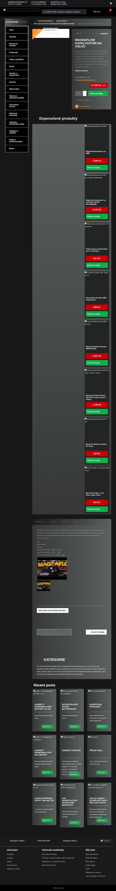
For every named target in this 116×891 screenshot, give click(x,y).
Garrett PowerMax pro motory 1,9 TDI (43, 706)
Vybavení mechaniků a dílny (16, 123)
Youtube (104, 4)
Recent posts (44, 685)
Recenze (65, 522)
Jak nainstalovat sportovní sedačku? (70, 801)
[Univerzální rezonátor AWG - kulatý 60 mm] (97, 284)
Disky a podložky (16, 59)
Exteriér (12, 82)
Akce (11, 30)
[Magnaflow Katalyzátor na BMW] (97, 137)
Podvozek (13, 52)
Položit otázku (97, 632)
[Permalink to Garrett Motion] (72, 737)
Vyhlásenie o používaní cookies (53, 862)
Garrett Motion (71, 750)
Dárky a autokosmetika (15, 141)
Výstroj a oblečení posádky (16, 97)
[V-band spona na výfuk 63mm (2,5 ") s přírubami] (97, 235)
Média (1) (54, 522)
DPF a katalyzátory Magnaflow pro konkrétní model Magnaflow (60, 666)
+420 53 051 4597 (43, 841)
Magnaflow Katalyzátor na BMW (96, 152)
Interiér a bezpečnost (14, 74)
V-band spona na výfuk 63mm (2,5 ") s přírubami (97, 250)
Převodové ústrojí (13, 106)
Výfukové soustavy (13, 114)
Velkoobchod (12, 865)
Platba (9, 862)
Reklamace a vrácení (93, 872)
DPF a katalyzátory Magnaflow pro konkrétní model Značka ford (77, 671)
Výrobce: (97, 33)
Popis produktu (40, 522)
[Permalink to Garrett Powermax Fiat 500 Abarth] (44, 738)
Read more (46, 726)
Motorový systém (13, 45)
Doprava (10, 858)
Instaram (100, 4)
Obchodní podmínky (49, 854)
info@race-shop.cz (70, 841)
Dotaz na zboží (84, 106)
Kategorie (12, 22)
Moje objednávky (92, 854)
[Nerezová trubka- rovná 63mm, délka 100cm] (97, 479)
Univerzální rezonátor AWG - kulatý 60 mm (96, 299)
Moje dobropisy (91, 858)
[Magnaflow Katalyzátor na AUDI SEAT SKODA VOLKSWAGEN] (97, 186)
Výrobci (22, 22)
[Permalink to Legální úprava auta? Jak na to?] (44, 786)
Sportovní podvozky (95, 705)
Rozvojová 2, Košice (17, 841)
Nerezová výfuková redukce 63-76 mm (96, 445)
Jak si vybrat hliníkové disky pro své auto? (98, 800)
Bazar (11, 148)
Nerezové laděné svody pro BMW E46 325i (96, 348)
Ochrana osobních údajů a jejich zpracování (58, 858)
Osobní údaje (90, 865)
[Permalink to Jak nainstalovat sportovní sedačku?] (72, 786)
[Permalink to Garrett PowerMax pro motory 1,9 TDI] (44, 692)
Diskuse (76, 522)
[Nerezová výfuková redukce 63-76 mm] (97, 430)
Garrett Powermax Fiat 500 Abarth (43, 752)
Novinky (12, 37)
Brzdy (11, 66)
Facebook (95, 4)
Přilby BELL (96, 750)
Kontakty (10, 854)
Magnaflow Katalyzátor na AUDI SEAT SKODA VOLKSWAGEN (96, 202)
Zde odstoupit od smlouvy (95, 876)
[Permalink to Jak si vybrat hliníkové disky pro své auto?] (99, 786)
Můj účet (90, 850)
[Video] (52, 568)
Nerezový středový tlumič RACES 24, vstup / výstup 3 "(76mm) (96, 397)
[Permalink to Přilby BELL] (99, 737)
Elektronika (14, 89)
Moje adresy (90, 862)
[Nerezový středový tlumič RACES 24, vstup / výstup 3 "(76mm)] (97, 381)
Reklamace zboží (13, 869)
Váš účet (96, 12)
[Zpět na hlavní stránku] (34, 21)
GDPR (88, 869)
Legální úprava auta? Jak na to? (44, 799)
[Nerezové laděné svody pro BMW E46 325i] (97, 332)
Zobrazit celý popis (81, 70)
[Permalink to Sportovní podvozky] (99, 691)
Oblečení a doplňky (13, 132)
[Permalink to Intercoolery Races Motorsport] (72, 692)
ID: (76, 33)
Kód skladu (79, 100)
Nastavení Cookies (49, 865)
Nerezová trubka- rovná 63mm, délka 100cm (95, 494)
